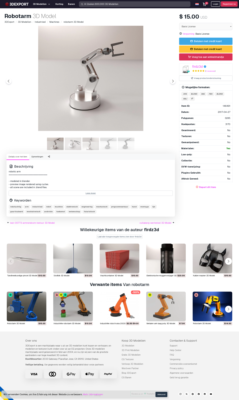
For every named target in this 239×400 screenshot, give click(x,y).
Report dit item (207, 187)
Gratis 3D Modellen (131, 354)
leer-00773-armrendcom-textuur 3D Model (32, 222)
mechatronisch (33, 211)
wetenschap (74, 211)
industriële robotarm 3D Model (67, 323)
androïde (48, 211)
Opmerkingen (37, 156)
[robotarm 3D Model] (26, 306)
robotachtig (15, 207)
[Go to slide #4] (108, 144)
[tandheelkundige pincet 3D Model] (26, 258)
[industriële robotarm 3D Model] (73, 306)
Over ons (31, 340)
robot (48, 207)
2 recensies (210, 71)
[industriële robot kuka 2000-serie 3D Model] (119, 306)
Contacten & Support (183, 340)
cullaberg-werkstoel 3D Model (155, 222)
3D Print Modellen (130, 350)
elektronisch (72, 207)
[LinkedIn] (205, 394)
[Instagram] (180, 394)
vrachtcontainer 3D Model (111, 275)
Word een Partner (130, 368)
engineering (87, 207)
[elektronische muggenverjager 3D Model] (166, 258)
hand (134, 207)
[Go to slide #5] (126, 144)
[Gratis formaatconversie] (192, 99)
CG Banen (126, 377)
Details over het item (18, 156)
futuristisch (89, 211)
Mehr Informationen (93, 394)
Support (173, 345)
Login (215, 4)
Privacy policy (177, 368)
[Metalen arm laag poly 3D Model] (166, 306)
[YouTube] (211, 394)
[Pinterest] (192, 394)
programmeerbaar (119, 207)
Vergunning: (189, 33)
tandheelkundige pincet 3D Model (22, 275)
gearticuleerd (16, 211)
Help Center (175, 350)
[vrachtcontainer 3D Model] (119, 258)
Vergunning (175, 359)
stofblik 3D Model (61, 275)
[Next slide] (173, 81)
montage (144, 207)
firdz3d (197, 66)
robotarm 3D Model (16, 323)
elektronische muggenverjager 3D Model (165, 275)
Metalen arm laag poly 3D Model (161, 323)
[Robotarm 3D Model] (212, 306)
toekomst (60, 211)
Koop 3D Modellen (134, 340)
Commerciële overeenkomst (183, 363)
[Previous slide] (9, 81)
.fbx (211, 94)
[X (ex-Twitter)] (186, 394)
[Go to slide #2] (73, 144)
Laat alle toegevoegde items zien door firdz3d (119, 236)
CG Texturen (128, 359)
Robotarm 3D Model (202, 323)
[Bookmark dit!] (42, 269)
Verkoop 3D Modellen (132, 363)
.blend (194, 94)
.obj (185, 99)
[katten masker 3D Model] (212, 258)
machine (59, 207)
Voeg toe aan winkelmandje (207, 57)
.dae (203, 94)
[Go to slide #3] (90, 144)
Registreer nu (229, 4)
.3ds (185, 94)
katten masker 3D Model (204, 275)
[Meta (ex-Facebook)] (199, 394)
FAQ (172, 354)
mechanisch (101, 207)
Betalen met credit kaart (207, 41)
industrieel (37, 207)
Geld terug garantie (179, 377)
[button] (228, 261)
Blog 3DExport (129, 372)
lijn (153, 207)
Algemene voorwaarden (181, 372)
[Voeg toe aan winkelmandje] (36, 269)
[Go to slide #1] (55, 144)
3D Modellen (128, 345)
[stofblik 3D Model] (73, 258)
